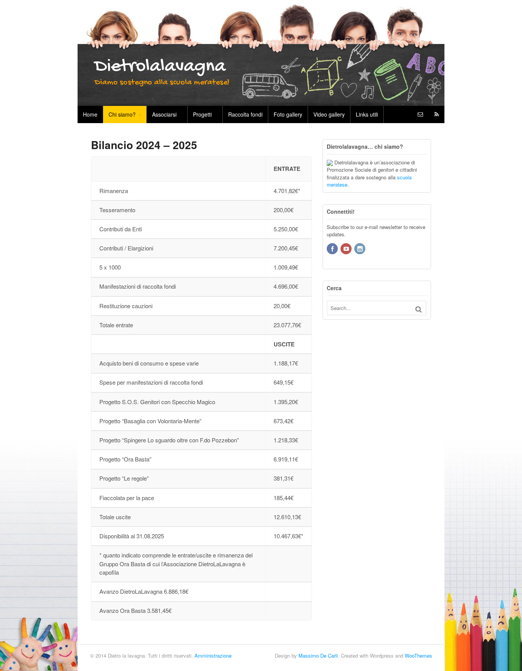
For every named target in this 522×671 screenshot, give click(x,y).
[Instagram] (360, 249)
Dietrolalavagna (160, 66)
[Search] (418, 309)
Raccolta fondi (245, 114)
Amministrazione (213, 655)
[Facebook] (333, 249)
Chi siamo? (122, 114)
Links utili (367, 114)
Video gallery (329, 114)
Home (90, 114)
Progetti (202, 114)
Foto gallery (288, 114)
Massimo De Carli (318, 655)
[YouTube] (346, 249)
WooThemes (418, 655)
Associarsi (164, 114)
